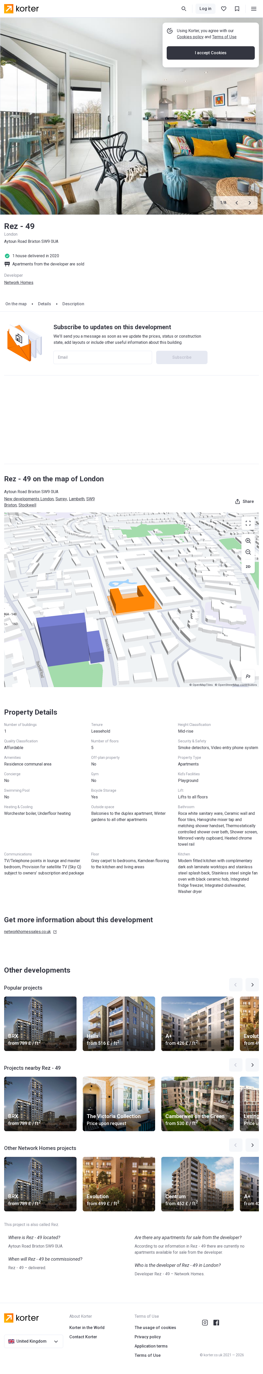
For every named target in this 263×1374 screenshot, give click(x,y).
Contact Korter (83, 1336)
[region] (131, 599)
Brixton (10, 505)
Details (44, 303)
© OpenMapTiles (201, 685)
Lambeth (76, 498)
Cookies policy (190, 36)
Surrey (61, 498)
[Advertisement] (131, 420)
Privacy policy (148, 1336)
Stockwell (27, 505)
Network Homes (18, 282)
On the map (16, 303)
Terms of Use (224, 36)
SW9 (90, 498)
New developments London (29, 498)
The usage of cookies (155, 1327)
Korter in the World (87, 1327)
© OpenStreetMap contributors (236, 685)
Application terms (151, 1346)
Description (73, 303)
